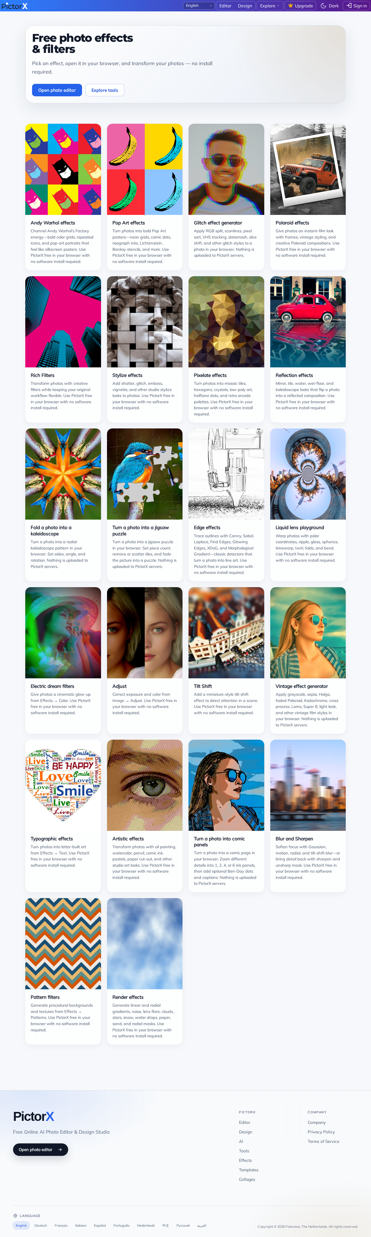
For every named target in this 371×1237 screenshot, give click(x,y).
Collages (247, 1179)
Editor (244, 1122)
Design (245, 1131)
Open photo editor (57, 90)
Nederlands (146, 1225)
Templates (249, 1169)
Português (122, 1225)
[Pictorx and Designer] (14, 6)
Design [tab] (245, 5)
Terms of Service (323, 1141)
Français (61, 1225)
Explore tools (105, 90)
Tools (244, 1150)
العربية (201, 1225)
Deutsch (40, 1225)
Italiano (80, 1225)
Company (317, 1122)
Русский (183, 1225)
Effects (245, 1160)
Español (100, 1225)
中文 (165, 1225)
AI (241, 1141)
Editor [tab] (225, 5)
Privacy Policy (321, 1131)
